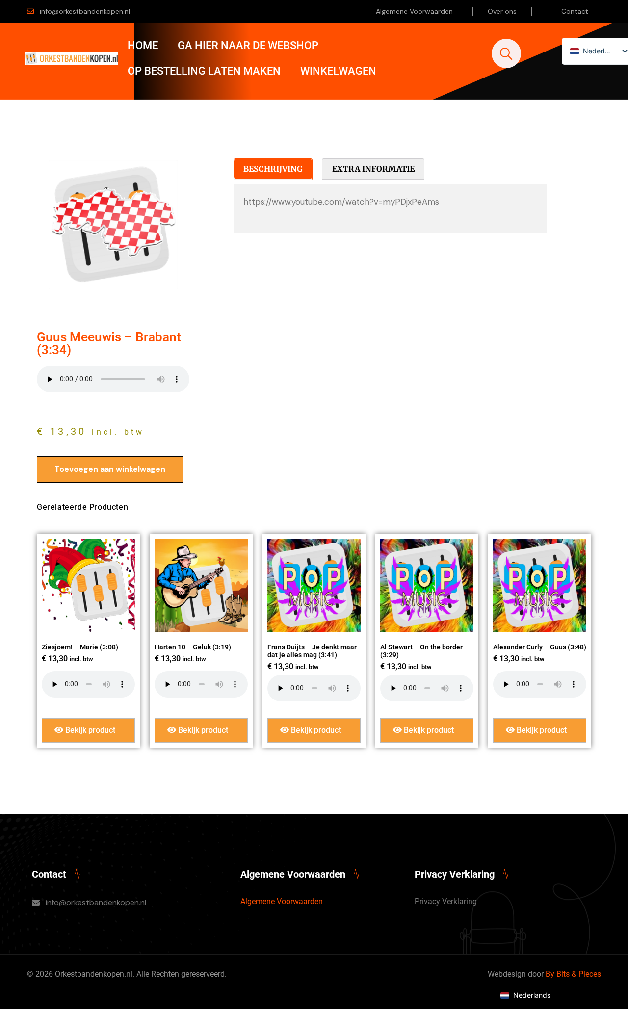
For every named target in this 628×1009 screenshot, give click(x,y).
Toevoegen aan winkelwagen (109, 469)
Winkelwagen (338, 71)
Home (143, 45)
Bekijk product (89, 730)
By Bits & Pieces (573, 974)
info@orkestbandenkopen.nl (85, 11)
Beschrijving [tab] (273, 169)
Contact (574, 11)
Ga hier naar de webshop (248, 45)
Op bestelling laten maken (204, 71)
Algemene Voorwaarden (414, 11)
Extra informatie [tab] (373, 169)
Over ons (502, 11)
